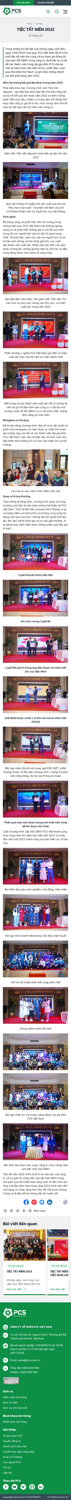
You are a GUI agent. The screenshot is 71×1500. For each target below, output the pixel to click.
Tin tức (38, 23)
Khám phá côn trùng (15, 1421)
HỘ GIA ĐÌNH (23, 2)
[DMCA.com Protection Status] (11, 1380)
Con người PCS (12, 1462)
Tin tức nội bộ (15, 1266)
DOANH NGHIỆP (46, 2)
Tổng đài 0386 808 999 (24, 1367)
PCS (29, 23)
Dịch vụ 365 (10, 1402)
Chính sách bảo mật (15, 1446)
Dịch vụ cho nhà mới (15, 1407)
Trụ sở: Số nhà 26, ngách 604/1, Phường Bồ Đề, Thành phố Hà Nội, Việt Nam (38, 1336)
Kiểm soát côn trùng (15, 1397)
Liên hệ (7, 1472)
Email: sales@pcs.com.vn (25, 1360)
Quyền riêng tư (12, 1441)
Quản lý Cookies (12, 1456)
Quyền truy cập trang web (18, 1451)
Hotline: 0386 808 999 (24, 1372)
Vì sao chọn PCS (12, 1435)
